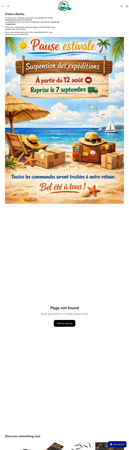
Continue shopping (64, 323)
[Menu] (3, 6)
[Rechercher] (8, 6)
